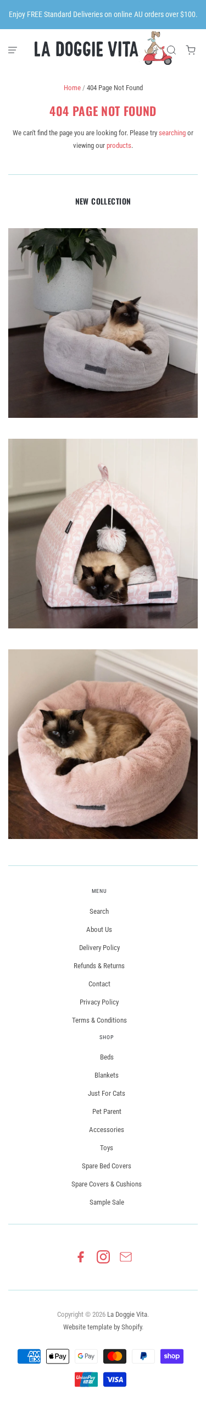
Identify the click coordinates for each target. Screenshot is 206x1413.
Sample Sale (107, 1202)
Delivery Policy (99, 947)
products (119, 145)
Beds (107, 1057)
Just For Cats (106, 1093)
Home (72, 88)
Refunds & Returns (99, 966)
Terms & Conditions (99, 1020)
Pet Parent (106, 1111)
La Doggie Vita (127, 1314)
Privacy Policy (99, 1002)
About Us (99, 929)
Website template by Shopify (102, 1327)
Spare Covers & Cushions (106, 1184)
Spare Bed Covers (106, 1166)
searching (172, 133)
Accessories (106, 1129)
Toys (106, 1148)
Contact (99, 984)
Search (99, 911)
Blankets (106, 1075)
